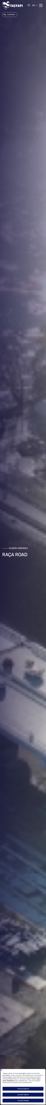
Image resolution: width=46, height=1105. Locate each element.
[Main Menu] (41, 5)
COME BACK (11, 14)
